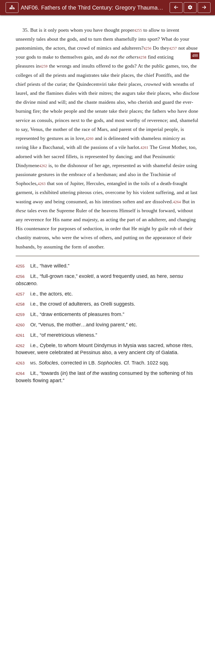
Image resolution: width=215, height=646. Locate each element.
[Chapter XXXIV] (176, 7)
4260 (90, 139)
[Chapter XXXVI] (204, 7)
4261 (144, 148)
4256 (147, 48)
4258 (142, 57)
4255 (138, 31)
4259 (44, 66)
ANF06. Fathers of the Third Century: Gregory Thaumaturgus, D (92, 7)
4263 (42, 184)
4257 (173, 48)
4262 (43, 166)
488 (195, 56)
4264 (177, 202)
